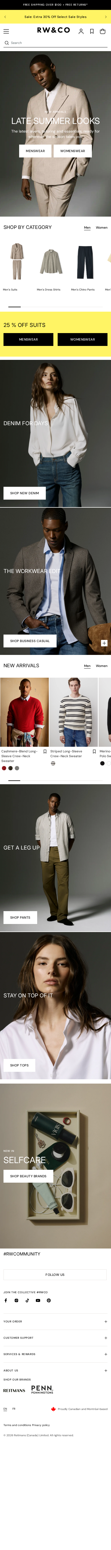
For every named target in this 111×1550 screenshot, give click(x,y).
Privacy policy (41, 1425)
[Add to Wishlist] (45, 751)
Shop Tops (19, 1065)
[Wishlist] (92, 31)
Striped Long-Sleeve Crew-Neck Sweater (66, 753)
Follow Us (56, 1276)
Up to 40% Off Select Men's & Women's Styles (55, 17)
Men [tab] (87, 227)
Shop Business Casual (30, 641)
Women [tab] (101, 227)
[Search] (7, 43)
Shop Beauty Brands (28, 1176)
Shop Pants (20, 917)
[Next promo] (102, 16)
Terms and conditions (17, 1425)
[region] (55, 16)
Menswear (35, 151)
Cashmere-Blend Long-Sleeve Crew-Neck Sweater (19, 756)
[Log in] (81, 31)
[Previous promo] (8, 16)
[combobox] (58, 42)
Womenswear (72, 151)
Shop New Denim (24, 493)
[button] (6, 31)
